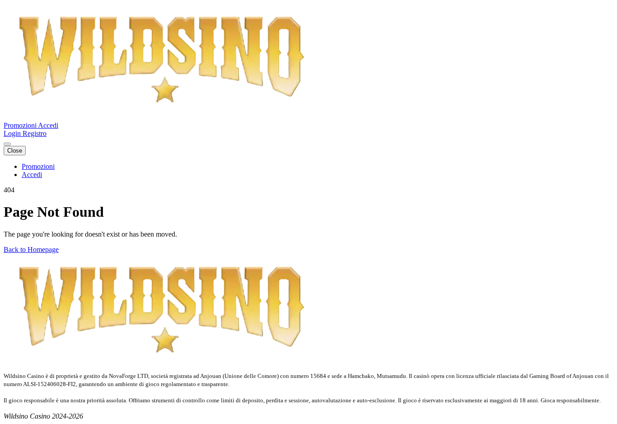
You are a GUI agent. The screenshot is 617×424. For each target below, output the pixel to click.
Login (13, 133)
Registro (35, 133)
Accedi (48, 125)
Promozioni (21, 125)
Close (14, 150)
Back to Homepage (31, 249)
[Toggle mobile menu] (7, 144)
